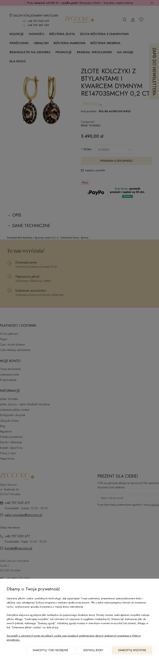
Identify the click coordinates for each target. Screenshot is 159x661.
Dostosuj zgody (93, 650)
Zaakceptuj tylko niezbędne (50, 650)
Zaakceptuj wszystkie (132, 650)
